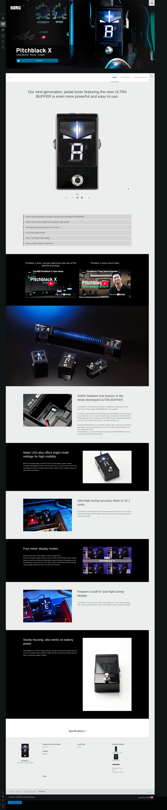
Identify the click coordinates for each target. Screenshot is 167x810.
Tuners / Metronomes (30, 791)
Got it (14, 802)
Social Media (3, 800)
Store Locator (3, 47)
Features (3, 30)
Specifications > (77, 731)
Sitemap (149, 792)
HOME (114, 77)
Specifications (125, 77)
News (3, 793)
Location (3, 796)
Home (3, 18)
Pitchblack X (42, 791)
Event (153, 121)
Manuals (154, 112)
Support (3, 42)
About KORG (3, 807)
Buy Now (154, 103)
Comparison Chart (140, 77)
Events (3, 36)
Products (3, 24)
